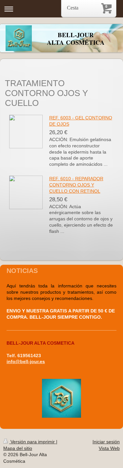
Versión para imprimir (32, 441)
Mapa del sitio (17, 448)
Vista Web (109, 448)
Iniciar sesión (106, 441)
